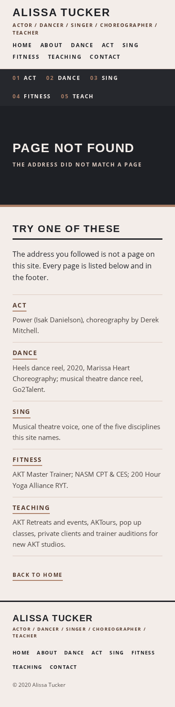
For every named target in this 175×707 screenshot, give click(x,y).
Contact (105, 57)
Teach (77, 96)
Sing (130, 46)
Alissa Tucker (61, 12)
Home (22, 46)
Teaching (65, 57)
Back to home (38, 575)
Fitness (26, 57)
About (51, 46)
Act (108, 46)
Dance (82, 46)
